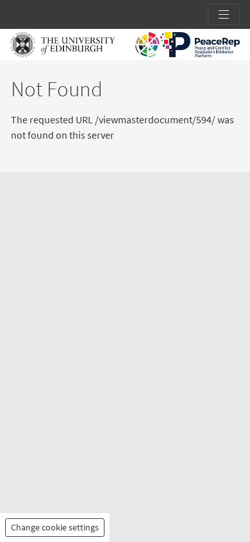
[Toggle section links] (224, 14)
